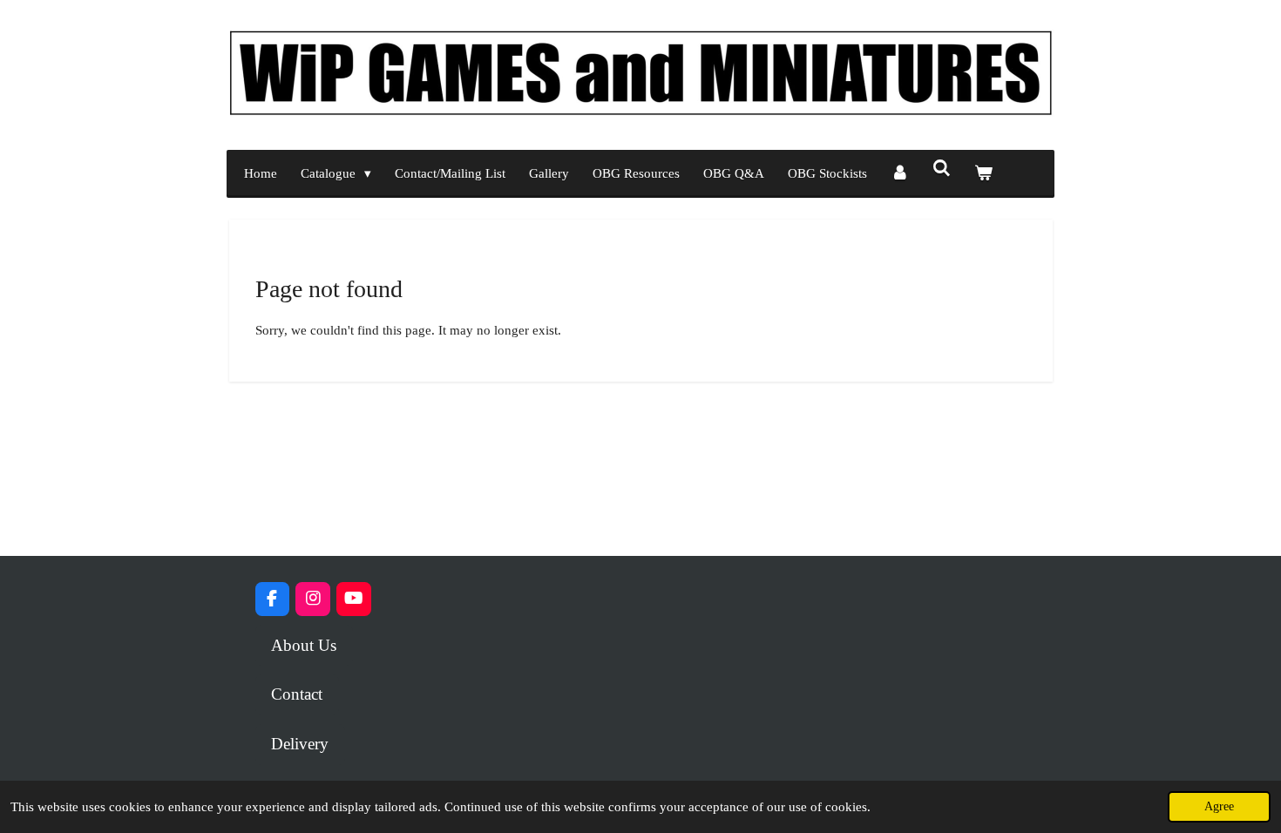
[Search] (941, 169)
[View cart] (983, 174)
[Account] (899, 174)
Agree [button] (1219, 806)
